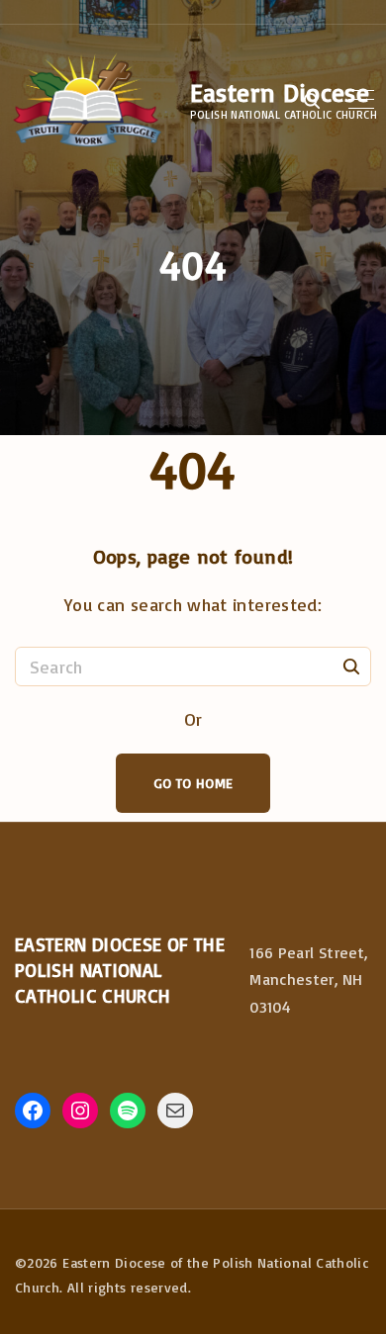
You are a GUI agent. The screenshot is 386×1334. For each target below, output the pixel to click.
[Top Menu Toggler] (361, 100)
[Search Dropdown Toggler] (311, 101)
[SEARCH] (351, 665)
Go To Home (193, 782)
